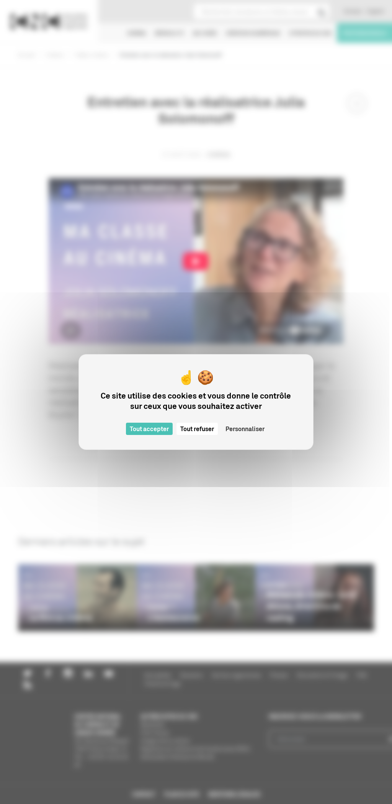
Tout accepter (149, 429)
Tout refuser (197, 429)
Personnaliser (245, 429)
